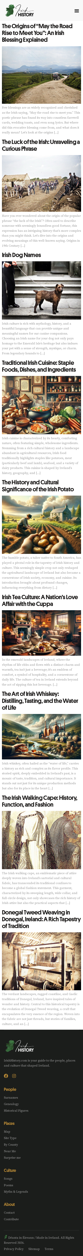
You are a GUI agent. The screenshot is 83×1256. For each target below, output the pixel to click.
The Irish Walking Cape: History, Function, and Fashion (39, 801)
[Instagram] (14, 1076)
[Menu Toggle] (76, 10)
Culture (10, 1170)
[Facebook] (6, 1076)
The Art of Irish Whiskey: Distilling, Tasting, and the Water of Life (40, 700)
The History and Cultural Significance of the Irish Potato (38, 485)
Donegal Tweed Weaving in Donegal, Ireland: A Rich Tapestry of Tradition (41, 919)
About (9, 1204)
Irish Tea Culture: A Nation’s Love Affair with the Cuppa (40, 600)
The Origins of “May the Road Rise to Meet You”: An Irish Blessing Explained (37, 32)
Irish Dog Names (21, 254)
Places (9, 1123)
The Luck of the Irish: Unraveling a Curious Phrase (41, 145)
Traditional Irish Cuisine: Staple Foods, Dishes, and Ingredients (39, 366)
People (10, 1089)
